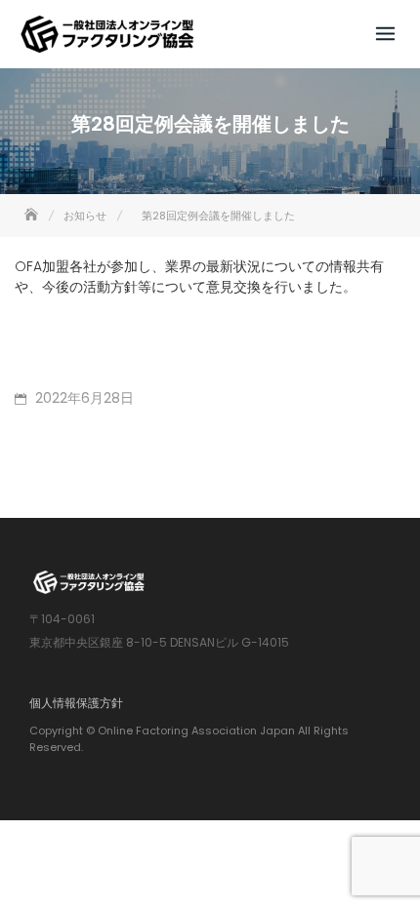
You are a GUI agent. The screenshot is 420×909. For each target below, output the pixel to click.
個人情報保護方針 (76, 702)
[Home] (33, 215)
